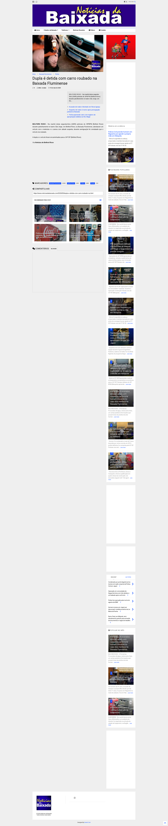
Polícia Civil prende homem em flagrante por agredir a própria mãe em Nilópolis (120, 134)
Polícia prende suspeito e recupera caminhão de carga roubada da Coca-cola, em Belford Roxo (49, 235)
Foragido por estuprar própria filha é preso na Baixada (120, 186)
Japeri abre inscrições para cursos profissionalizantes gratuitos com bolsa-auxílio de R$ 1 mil (119, 462)
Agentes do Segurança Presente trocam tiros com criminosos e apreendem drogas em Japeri (120, 338)
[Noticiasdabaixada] (39, 2)
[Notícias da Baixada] (84, 25)
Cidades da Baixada (50, 30)
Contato (103, 30)
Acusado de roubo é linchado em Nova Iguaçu (84, 107)
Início (38, 30)
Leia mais (130, 200)
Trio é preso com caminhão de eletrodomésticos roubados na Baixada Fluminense (85, 235)
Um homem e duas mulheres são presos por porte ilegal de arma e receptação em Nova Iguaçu (83, 216)
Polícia (57, 74)
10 (112, 453)
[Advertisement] (48, 104)
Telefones (64, 30)
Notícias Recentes (79, 30)
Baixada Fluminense (45, 74)
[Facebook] (33, 2)
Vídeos (92, 30)
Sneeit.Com (87, 822)
